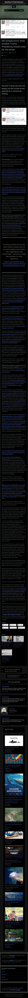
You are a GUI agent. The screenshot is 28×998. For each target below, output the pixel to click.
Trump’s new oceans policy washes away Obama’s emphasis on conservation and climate (14, 264)
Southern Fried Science (14, 2)
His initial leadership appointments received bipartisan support (13, 150)
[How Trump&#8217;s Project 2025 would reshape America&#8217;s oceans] (7, 639)
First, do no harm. (13, 710)
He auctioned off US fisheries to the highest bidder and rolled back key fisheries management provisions (14, 493)
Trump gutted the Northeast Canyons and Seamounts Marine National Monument (13, 486)
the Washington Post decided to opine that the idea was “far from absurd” (14, 401)
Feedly (11, 960)
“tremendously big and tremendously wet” (13, 318)
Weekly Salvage (5, 686)
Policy (4, 55)
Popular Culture (5, 718)
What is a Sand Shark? (10, 840)
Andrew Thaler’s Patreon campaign (12, 614)
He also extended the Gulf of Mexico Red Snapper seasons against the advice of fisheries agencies (13, 288)
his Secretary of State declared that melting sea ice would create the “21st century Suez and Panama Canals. (14, 381)
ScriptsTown (19, 996)
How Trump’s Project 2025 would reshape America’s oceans (6, 644)
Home (3, 971)
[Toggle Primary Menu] (14, 6)
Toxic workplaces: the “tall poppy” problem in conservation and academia (13, 766)
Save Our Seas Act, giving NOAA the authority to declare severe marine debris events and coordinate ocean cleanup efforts (13, 341)
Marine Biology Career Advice (12, 902)
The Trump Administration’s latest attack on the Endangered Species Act (13, 824)
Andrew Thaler (13, 52)
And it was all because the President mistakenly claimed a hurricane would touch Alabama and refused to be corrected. (13, 452)
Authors (3, 977)
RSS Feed (12, 955)
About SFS (4, 974)
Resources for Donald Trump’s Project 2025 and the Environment (18, 644)
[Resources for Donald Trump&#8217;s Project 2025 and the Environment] (18, 639)
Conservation (12, 708)
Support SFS (5, 979)
